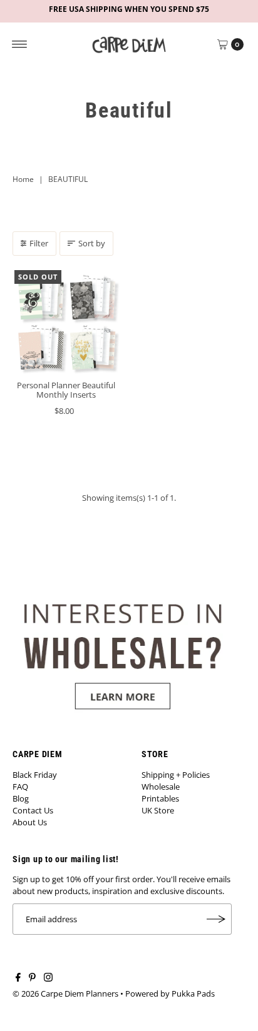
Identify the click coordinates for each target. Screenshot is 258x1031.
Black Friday (35, 774)
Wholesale (161, 786)
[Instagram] (48, 978)
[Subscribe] (216, 919)
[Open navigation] (19, 44)
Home (23, 179)
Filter (38, 243)
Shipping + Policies (176, 774)
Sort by (91, 243)
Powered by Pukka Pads (170, 993)
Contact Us (33, 810)
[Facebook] (18, 978)
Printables (160, 798)
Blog (21, 798)
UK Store (158, 810)
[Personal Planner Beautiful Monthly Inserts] (66, 321)
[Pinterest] (32, 978)
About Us (30, 822)
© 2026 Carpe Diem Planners (65, 993)
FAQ (20, 786)
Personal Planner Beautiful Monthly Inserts (66, 390)
